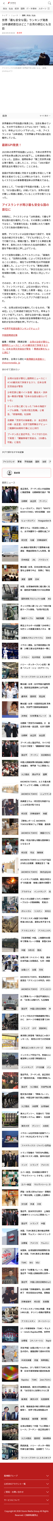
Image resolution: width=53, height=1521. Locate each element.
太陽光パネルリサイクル (32, 637)
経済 (17, 8)
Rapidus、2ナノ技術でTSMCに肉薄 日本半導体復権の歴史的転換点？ (35, 1369)
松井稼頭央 (48, 657)
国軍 (30, 579)
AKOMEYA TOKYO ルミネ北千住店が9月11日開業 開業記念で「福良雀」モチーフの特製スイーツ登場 (35, 861)
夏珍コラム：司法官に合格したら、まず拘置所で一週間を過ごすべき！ (35, 529)
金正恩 (33, 501)
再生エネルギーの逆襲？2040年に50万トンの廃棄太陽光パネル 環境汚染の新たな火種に (35, 627)
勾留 (32, 540)
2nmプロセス (46, 1379)
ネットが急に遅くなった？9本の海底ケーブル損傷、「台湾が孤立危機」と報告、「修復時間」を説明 (26, 410)
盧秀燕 (24, 696)
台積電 (24, 1242)
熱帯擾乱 (45, 1360)
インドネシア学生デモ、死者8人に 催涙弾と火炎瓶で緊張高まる (35, 1056)
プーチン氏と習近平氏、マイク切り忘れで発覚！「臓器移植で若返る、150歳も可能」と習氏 (27, 438)
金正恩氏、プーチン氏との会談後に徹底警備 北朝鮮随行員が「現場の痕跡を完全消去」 (35, 490)
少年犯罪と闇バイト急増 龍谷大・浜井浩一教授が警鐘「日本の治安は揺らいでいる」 (27, 396)
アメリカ (45, 1164)
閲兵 (39, 950)
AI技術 (46, 1125)
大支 (39, 1203)
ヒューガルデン (28, 520)
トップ (4, 15)
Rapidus (25, 1379)
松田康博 (45, 1399)
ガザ (34, 1028)
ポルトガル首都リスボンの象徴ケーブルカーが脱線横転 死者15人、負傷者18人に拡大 (35, 900)
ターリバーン (44, 1321)
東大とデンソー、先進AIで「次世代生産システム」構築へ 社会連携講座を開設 (35, 1115)
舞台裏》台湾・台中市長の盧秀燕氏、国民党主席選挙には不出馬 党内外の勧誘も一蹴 (35, 685)
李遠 (32, 1203)
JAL (33, 559)
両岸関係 (47, 1438)
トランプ (25, 1028)
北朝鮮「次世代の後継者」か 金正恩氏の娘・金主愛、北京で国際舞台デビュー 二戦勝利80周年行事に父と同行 (28, 424)
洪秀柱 (24, 715)
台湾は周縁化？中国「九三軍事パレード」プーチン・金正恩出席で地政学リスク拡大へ (35, 1427)
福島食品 (25, 1418)
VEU (37, 1262)
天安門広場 (46, 1086)
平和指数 (28, 461)
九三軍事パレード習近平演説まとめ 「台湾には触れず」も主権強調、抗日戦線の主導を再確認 (35, 998)
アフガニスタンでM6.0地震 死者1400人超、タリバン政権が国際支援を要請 (35, 1310)
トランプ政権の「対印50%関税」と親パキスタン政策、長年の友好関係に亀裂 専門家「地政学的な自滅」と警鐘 (35, 1154)
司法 (32, 852)
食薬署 (35, 1418)
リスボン (38, 911)
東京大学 (25, 1125)
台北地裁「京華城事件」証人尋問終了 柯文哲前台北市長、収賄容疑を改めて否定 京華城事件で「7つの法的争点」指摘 (35, 1291)
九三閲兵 (25, 774)
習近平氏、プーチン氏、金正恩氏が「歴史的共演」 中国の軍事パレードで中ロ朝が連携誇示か (35, 1076)
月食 (36, 1360)
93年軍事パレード (38, 715)
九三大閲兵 (26, 1438)
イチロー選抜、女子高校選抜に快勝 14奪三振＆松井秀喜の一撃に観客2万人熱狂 (35, 646)
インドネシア (40, 891)
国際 (23, 8)
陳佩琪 (40, 852)
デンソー (36, 1125)
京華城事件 (42, 540)
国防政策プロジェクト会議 (33, 598)
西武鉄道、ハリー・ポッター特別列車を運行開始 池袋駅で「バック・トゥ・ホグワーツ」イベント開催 (35, 1447)
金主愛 (42, 735)
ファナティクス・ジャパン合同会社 (37, 1145)
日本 (37, 579)
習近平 (24, 754)
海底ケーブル (27, 618)
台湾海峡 (45, 1106)
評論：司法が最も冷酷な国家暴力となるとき (35, 842)
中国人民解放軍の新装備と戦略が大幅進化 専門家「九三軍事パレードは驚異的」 (35, 764)
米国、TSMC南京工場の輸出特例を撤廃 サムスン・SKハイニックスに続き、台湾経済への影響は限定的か (35, 1232)
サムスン (45, 1242)
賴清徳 (24, 1399)
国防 (37, 461)
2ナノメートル (36, 1340)
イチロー (25, 657)
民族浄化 (43, 1028)
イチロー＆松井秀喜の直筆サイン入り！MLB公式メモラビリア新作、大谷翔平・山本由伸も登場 (35, 1135)
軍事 (20, 461)
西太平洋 (36, 774)
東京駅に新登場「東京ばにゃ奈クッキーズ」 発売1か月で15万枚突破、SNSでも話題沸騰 (35, 1037)
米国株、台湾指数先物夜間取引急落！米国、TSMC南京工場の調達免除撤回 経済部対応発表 (35, 1252)
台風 (34, 969)
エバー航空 (26, 1184)
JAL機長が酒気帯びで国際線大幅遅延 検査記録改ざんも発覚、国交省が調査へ (35, 549)
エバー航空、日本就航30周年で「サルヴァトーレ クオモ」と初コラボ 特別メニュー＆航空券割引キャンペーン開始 (35, 1174)
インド (24, 1164)
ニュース (14, 15)
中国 (23, 950)
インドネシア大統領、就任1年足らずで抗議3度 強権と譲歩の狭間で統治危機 (35, 881)
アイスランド (9, 461)
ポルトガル (26, 911)
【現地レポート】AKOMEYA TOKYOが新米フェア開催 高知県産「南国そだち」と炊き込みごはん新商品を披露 (35, 822)
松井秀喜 (36, 657)
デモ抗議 (40, 1067)
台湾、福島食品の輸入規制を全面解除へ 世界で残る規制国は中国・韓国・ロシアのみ (35, 1408)
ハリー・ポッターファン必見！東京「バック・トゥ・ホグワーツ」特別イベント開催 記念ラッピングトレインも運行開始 (35, 666)
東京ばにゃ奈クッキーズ (32, 1047)
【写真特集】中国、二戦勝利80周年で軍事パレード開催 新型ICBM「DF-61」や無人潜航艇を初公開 (35, 939)
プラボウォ (26, 891)
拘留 (45, 813)
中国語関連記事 (10, 335)
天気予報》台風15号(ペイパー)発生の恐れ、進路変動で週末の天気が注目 (35, 1349)
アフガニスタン (28, 930)
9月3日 (31, 950)
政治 (5, 8)
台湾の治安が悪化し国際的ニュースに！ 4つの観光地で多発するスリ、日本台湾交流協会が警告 (26, 345)
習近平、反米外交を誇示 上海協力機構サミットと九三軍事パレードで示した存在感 (35, 1213)
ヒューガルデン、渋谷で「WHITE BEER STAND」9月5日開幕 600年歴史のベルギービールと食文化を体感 (35, 510)
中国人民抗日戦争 (38, 1008)
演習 (23, 579)
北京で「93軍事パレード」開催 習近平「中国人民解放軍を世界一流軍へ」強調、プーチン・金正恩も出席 (35, 1271)
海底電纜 (40, 618)
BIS (31, 1262)
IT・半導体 (31, 8)
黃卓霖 (19, 33)
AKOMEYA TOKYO (29, 793)
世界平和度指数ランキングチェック (22, 328)
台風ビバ (25, 969)
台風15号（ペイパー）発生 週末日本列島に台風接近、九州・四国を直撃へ (35, 959)
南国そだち (45, 832)
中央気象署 (26, 1360)
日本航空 (25, 559)
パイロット (43, 559)
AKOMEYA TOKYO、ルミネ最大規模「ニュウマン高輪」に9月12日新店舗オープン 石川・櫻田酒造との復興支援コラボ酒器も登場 (35, 783)
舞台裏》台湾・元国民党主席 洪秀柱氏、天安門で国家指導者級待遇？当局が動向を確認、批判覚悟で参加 (35, 705)
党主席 (42, 696)
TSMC (24, 1262)
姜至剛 (44, 1418)
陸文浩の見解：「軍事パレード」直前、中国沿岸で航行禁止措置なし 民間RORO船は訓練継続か (35, 1096)
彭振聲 (46, 1301)
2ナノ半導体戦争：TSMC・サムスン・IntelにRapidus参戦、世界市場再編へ (35, 1330)
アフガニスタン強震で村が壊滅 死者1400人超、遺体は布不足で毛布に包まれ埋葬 (35, 920)
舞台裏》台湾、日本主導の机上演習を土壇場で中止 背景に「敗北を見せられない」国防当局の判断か (35, 568)
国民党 (33, 696)
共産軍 (35, 1106)
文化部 (24, 1203)
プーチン (43, 501)
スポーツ (42, 8)
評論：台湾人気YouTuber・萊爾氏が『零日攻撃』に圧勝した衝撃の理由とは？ (35, 1193)
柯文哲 (24, 540)
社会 (11, 8)
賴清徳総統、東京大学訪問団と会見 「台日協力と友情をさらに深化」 (35, 1388)
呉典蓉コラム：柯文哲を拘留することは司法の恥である (35, 803)
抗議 (51, 891)
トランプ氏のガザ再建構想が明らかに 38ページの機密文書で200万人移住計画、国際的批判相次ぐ (35, 1017)
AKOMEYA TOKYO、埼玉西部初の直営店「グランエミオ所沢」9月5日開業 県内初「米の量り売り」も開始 (35, 978)
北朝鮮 (24, 501)
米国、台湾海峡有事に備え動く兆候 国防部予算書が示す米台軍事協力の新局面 (35, 588)
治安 (44, 461)
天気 (41, 969)
